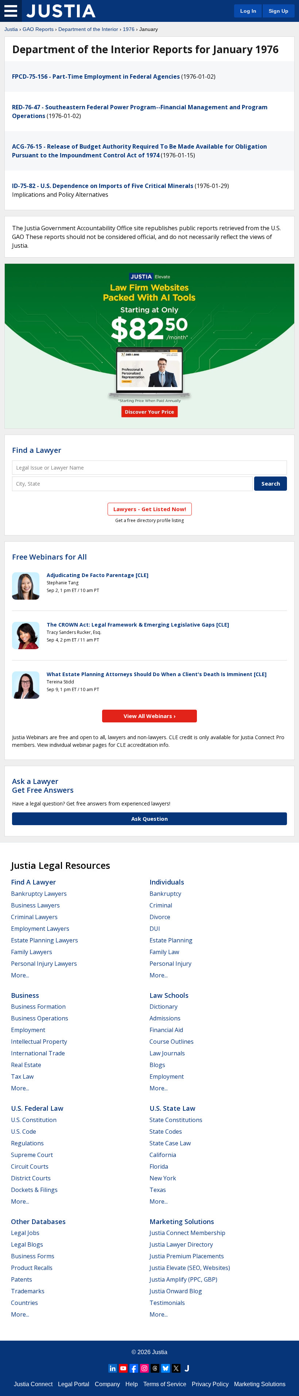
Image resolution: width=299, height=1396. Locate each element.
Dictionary (164, 1007)
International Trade (38, 1053)
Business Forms (32, 1256)
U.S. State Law (172, 1108)
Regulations (27, 1143)
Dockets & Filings (34, 1190)
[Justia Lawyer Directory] (186, 1368)
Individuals (167, 882)
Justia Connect (33, 1384)
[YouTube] (123, 1368)
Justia (11, 29)
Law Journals (167, 1053)
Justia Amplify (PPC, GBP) (183, 1279)
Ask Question (149, 818)
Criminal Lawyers (34, 917)
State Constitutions (176, 1120)
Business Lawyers (35, 905)
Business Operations (39, 1018)
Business (25, 995)
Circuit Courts (29, 1166)
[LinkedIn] (112, 1368)
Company (107, 1384)
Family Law (164, 952)
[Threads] (155, 1368)
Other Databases (38, 1221)
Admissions (165, 1018)
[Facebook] (133, 1368)
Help (131, 1384)
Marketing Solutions (182, 1221)
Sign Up (278, 11)
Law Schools (169, 995)
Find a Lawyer (36, 450)
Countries (24, 1303)
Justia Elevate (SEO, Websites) (190, 1268)
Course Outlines (172, 1042)
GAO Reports (38, 29)
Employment (28, 1030)
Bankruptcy (165, 894)
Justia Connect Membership (187, 1233)
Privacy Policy (210, 1384)
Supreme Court (32, 1155)
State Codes (166, 1132)
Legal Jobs (25, 1233)
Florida (159, 1166)
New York (163, 1178)
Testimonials (167, 1303)
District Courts (31, 1178)
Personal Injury (170, 964)
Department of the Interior (88, 29)
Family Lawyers (31, 952)
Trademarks (27, 1291)
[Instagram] (144, 1368)
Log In (248, 11)
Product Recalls (32, 1268)
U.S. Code (23, 1132)
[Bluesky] (165, 1368)
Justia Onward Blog (176, 1291)
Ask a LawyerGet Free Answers (43, 785)
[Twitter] (176, 1368)
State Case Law (170, 1143)
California (163, 1155)
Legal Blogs (27, 1244)
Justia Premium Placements (187, 1256)
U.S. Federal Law (37, 1108)
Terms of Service (164, 1384)
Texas (158, 1190)
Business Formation (38, 1007)
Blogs (157, 1065)
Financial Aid (166, 1030)
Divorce (160, 917)
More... (20, 975)
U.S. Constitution (34, 1120)
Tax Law (22, 1077)
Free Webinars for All (49, 557)
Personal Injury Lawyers (44, 964)
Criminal (161, 905)
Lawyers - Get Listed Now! (149, 509)
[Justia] (61, 10)
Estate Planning (171, 940)
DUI (155, 929)
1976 (129, 29)
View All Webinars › (150, 715)
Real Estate (26, 1065)
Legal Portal (73, 1384)
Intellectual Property (39, 1042)
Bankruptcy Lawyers (39, 894)
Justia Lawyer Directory (181, 1244)
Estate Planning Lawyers (44, 940)
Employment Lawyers (40, 929)
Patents (21, 1279)
